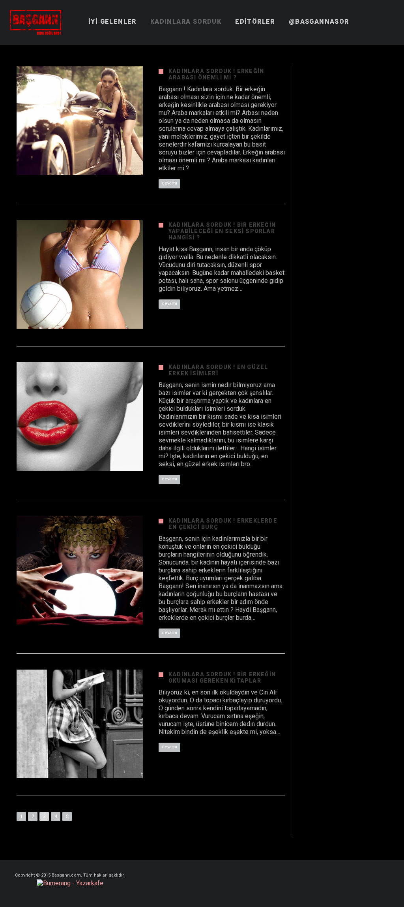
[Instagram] (373, 876)
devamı (169, 183)
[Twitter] (359, 876)
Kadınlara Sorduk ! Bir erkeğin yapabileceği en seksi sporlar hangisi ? (222, 231)
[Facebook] (330, 876)
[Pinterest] (344, 876)
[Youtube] (387, 876)
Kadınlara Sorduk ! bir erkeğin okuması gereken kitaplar (222, 677)
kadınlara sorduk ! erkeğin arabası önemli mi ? (216, 74)
